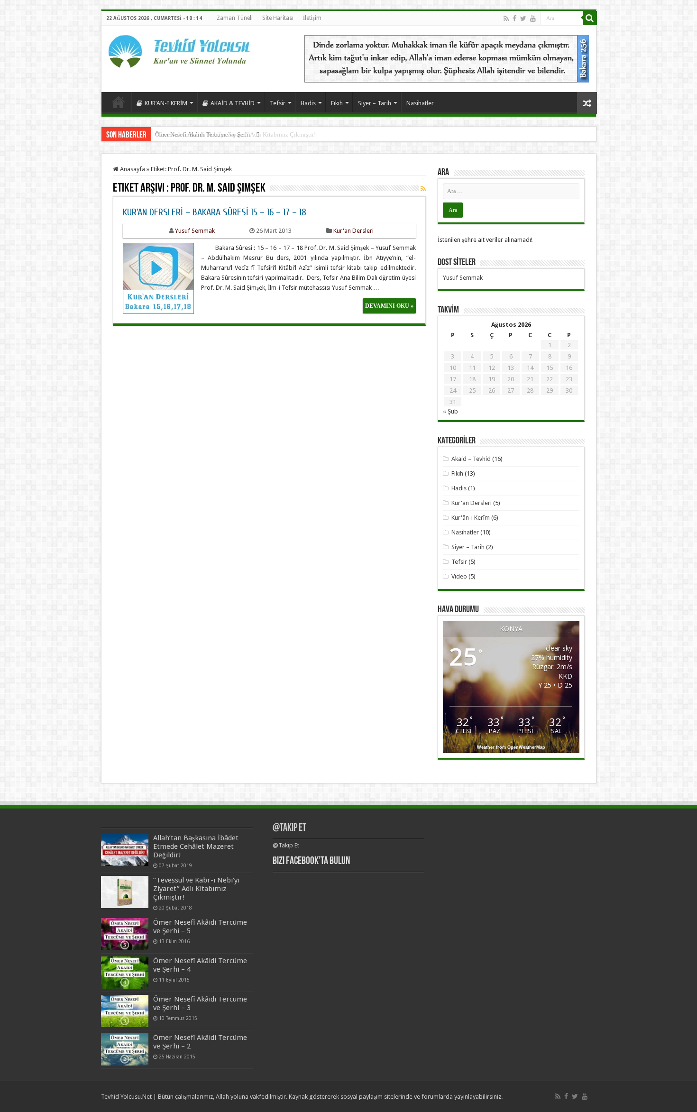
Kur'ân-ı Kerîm (470, 517)
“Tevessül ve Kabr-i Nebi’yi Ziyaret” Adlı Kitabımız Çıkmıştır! (196, 888)
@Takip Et (289, 828)
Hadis (308, 103)
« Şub (450, 411)
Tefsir (277, 103)
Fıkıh (337, 103)
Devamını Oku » (389, 306)
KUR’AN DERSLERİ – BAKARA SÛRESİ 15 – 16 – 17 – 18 (214, 212)
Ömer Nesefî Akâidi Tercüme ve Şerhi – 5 (207, 134)
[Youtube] (533, 18)
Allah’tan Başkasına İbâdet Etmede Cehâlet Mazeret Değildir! (195, 846)
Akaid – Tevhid (471, 458)
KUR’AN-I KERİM (166, 103)
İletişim (312, 18)
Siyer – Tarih (374, 103)
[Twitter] (523, 18)
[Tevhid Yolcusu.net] (180, 49)
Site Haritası (277, 18)
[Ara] (590, 18)
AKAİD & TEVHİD (233, 103)
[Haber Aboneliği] (423, 189)
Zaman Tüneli (235, 18)
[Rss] (506, 18)
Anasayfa (118, 102)
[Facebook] (514, 18)
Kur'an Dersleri (353, 230)
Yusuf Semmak (195, 230)
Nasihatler (420, 103)
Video (459, 576)
